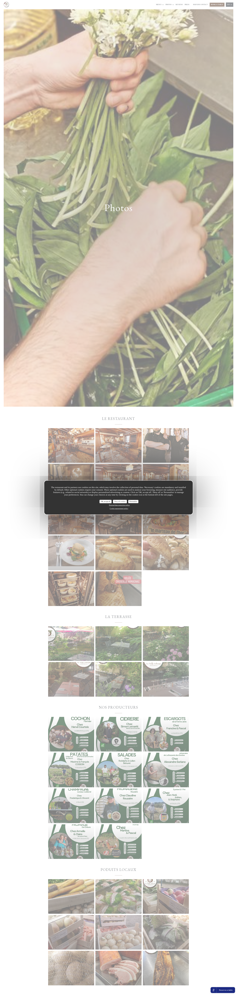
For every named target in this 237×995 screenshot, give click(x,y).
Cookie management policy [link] (119, 508)
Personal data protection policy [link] (119, 505)
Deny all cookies (120, 501)
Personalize (133, 501)
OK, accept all (105, 501)
